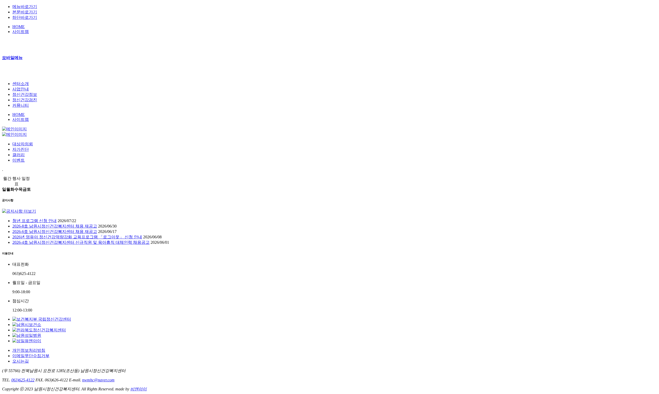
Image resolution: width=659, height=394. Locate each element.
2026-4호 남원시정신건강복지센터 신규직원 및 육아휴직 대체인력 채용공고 (81, 242)
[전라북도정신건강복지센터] (39, 330)
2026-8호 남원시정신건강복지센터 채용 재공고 (54, 226)
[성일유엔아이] (26, 341)
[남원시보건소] (26, 324)
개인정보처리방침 (28, 350)
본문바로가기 (24, 12)
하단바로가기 (24, 17)
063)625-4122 (22, 380)
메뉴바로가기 (24, 6)
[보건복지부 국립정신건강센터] (41, 319)
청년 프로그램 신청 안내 (34, 221)
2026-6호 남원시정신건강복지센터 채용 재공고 (54, 231)
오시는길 (20, 361)
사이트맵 (20, 31)
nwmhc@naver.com (98, 380)
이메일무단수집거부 (30, 356)
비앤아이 (138, 389)
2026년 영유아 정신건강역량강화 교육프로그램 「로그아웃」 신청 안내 (77, 237)
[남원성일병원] (26, 335)
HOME (18, 26)
